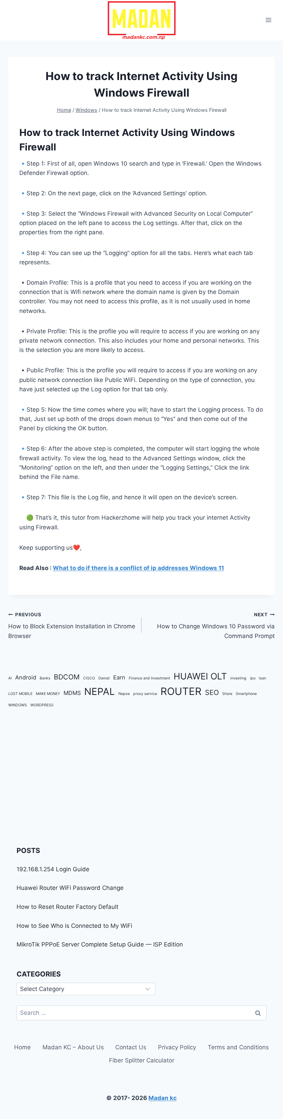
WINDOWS (17, 705)
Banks (45, 678)
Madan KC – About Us (73, 1047)
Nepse (124, 693)
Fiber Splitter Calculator (141, 1060)
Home (22, 1047)
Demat (104, 678)
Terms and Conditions (238, 1047)
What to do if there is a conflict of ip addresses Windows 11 (138, 568)
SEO (212, 692)
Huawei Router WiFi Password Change (70, 887)
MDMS (72, 692)
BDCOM (67, 677)
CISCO (89, 678)
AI (10, 678)
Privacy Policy (177, 1047)
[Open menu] (268, 20)
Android (25, 677)
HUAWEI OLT (200, 676)
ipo (252, 678)
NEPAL (99, 691)
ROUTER (181, 691)
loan (262, 678)
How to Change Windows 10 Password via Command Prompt (216, 625)
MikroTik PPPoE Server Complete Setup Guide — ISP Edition (100, 944)
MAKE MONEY (48, 693)
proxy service (145, 693)
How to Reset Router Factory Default (67, 906)
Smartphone (246, 693)
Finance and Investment (149, 678)
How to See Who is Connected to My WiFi (74, 925)
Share (227, 693)
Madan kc (162, 1098)
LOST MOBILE (20, 693)
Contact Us (130, 1047)
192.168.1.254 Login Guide (53, 869)
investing (238, 678)
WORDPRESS (41, 705)
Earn (119, 677)
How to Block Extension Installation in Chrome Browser (71, 625)
